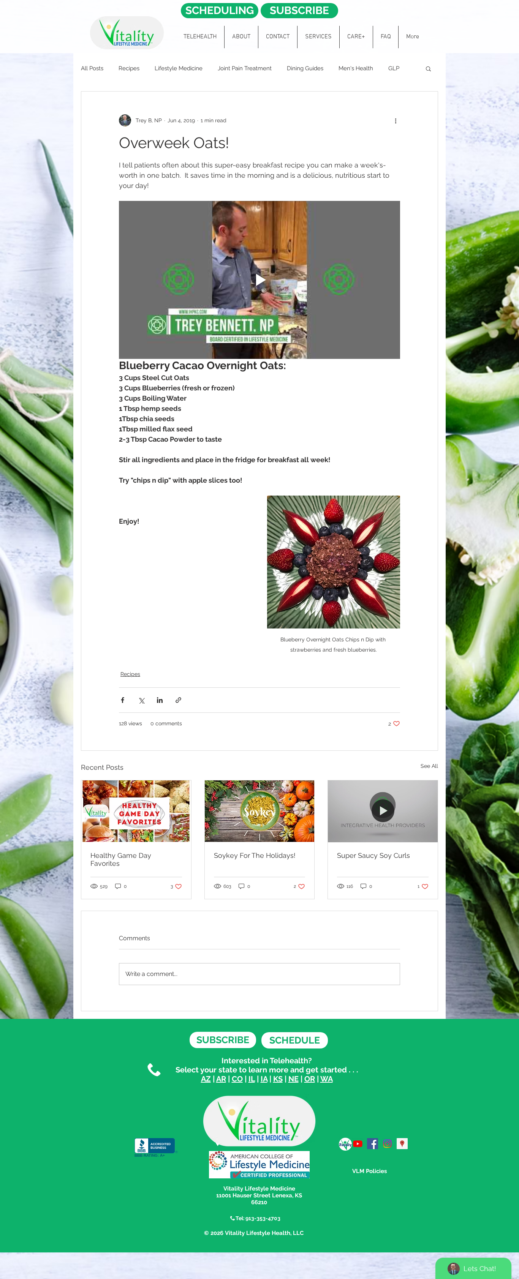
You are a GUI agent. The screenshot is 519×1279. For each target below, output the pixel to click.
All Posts (92, 68)
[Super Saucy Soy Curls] (383, 811)
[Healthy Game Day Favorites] (136, 811)
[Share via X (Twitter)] (141, 700)
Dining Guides (305, 68)
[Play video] (259, 280)
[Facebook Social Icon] (372, 1143)
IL (251, 1078)
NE (293, 1078)
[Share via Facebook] (122, 700)
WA (326, 1078)
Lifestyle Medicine (179, 68)
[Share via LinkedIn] (159, 700)
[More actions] (395, 120)
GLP (393, 68)
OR (309, 1078)
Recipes (129, 68)
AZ (206, 1078)
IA (264, 1078)
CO (237, 1078)
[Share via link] (178, 700)
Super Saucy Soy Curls (373, 855)
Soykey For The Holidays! (255, 855)
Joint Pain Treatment (245, 68)
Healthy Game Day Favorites (120, 859)
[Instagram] (387, 1143)
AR (221, 1078)
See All (429, 766)
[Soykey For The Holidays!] (260, 811)
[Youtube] (357, 1143)
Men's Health (356, 68)
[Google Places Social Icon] (402, 1143)
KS (278, 1078)
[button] (428, 68)
